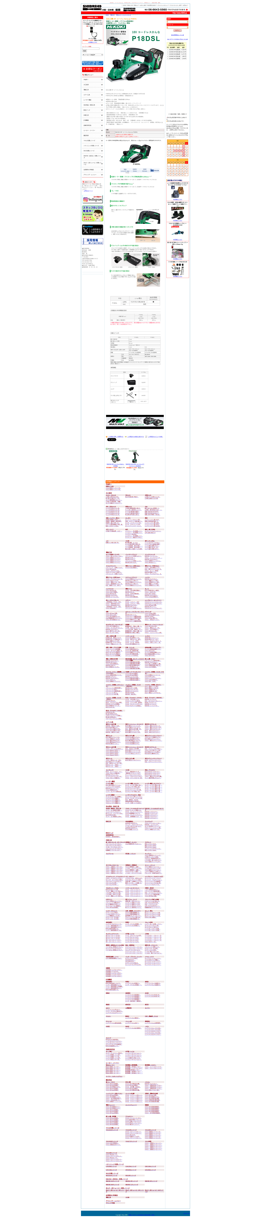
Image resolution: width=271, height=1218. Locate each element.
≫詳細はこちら (92, 42)
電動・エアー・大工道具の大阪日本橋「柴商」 (142, 1215)
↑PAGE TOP (186, 1213)
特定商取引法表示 (151, 5)
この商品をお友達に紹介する (135, 436)
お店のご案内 (143, 5)
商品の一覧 (130, 5)
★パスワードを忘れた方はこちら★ (177, 39)
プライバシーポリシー (162, 5)
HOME (124, 5)
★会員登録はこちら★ (177, 35)
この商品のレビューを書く (155, 436)
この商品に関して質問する (115, 436)
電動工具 (112, 15)
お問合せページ (88, 191)
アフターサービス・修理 (175, 5)
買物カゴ (136, 5)
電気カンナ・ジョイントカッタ (123, 15)
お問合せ (185, 5)
